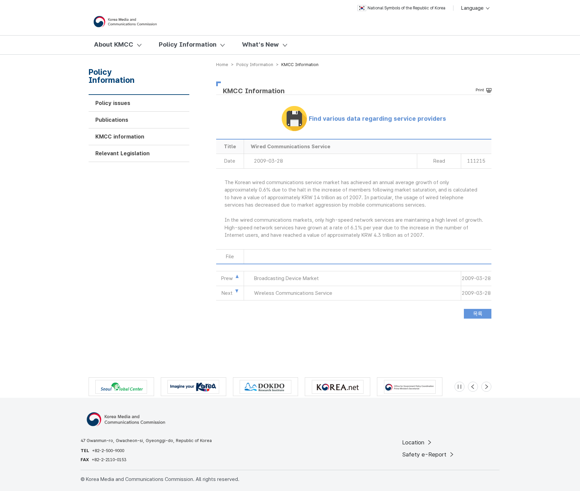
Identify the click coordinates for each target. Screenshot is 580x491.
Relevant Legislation (122, 153)
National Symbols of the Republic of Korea (406, 8)
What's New (260, 44)
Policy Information (187, 44)
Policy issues (112, 103)
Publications (111, 120)
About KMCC (113, 44)
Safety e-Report (425, 454)
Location (414, 442)
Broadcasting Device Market (286, 278)
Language (473, 8)
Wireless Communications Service (293, 293)
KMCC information (119, 136)
